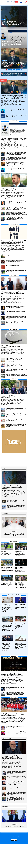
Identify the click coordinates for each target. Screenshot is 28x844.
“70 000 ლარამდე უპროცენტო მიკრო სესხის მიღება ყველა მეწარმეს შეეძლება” (16, 370)
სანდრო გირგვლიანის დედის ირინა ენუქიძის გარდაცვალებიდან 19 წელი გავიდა (15, 261)
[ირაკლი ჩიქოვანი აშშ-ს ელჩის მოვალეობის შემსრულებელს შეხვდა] (3, 420)
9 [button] (19, 69)
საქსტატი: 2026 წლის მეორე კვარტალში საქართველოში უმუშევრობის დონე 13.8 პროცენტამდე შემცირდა (14, 360)
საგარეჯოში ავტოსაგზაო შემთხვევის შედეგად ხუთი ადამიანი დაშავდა (16, 271)
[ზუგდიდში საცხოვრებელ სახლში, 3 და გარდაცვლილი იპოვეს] (7, 546)
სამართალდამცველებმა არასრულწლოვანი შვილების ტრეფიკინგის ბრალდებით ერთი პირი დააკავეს (12, 293)
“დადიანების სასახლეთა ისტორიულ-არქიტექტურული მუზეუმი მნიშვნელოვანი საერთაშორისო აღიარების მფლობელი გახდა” (12, 674)
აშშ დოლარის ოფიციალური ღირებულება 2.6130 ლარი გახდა (13, 346)
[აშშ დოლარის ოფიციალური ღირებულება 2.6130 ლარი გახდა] (14, 337)
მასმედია (4, 19)
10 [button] (21, 69)
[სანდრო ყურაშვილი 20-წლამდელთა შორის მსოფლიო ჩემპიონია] (3, 728)
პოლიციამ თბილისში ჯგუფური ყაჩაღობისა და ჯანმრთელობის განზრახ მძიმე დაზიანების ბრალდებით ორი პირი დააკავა (7, 628)
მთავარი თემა (4, 60)
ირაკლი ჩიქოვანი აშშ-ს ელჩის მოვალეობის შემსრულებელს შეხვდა (15, 419)
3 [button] (10, 69)
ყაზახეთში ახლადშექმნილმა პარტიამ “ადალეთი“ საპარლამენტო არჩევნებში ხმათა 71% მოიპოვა (7, 608)
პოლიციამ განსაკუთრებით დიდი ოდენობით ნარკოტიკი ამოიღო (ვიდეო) (15, 322)
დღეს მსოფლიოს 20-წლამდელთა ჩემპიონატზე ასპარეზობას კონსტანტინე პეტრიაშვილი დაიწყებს (16, 732)
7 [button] (16, 69)
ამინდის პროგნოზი (10, 255)
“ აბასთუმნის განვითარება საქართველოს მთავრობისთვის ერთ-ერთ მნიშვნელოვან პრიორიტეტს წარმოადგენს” (14, 218)
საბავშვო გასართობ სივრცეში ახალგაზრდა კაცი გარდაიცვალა (6, 584)
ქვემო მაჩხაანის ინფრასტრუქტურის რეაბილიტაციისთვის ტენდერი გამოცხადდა (20, 585)
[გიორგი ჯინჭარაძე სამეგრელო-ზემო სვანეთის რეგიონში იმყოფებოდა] (21, 546)
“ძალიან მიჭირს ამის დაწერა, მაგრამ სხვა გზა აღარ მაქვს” (16, 787)
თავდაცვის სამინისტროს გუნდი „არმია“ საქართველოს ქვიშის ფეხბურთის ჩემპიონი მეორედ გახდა (16, 415)
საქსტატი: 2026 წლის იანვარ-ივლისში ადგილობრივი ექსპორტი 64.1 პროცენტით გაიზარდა (14, 365)
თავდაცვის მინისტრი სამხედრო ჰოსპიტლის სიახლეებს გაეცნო (11, 396)
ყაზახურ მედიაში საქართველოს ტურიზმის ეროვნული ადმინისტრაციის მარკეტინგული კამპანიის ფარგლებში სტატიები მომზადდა (15, 693)
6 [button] (14, 69)
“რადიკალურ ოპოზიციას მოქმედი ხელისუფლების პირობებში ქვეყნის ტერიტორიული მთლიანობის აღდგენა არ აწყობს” (12, 758)
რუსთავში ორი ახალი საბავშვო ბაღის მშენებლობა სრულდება (7, 569)
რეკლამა (14, 836)
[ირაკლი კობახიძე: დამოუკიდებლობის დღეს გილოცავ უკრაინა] (3, 111)
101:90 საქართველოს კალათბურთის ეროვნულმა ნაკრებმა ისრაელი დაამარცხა (13, 714)
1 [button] (6, 69)
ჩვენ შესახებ (8, 836)
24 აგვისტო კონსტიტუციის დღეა (12, 265)
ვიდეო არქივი (14, 824)
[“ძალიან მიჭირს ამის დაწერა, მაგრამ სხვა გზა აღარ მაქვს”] (4, 788)
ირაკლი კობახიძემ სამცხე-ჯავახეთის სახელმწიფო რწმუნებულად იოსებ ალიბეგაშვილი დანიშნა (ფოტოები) (14, 534)
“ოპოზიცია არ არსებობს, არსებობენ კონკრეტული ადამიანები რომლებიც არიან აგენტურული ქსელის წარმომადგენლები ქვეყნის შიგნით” (16, 158)
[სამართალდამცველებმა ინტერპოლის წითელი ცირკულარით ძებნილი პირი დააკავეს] (3, 308)
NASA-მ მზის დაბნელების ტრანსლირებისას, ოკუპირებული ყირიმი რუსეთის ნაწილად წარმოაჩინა (13, 22)
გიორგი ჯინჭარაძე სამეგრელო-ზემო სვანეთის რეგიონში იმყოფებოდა (20, 554)
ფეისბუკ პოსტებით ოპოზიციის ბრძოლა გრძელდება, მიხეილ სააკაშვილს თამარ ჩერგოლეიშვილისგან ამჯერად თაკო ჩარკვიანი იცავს (12, 43)
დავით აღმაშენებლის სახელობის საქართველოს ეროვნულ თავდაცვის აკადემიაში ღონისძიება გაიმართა (16, 425)
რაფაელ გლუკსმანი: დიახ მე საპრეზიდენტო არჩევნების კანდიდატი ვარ (20, 606)
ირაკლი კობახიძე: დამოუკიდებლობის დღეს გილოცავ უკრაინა (15, 110)
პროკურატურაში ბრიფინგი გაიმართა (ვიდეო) (15, 311)
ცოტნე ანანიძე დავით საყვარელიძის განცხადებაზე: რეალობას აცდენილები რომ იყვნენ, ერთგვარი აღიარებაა (16, 203)
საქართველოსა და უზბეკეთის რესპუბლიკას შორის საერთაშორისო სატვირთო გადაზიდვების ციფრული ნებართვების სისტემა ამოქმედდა (16, 208)
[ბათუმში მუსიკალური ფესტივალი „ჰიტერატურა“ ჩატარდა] (3, 688)
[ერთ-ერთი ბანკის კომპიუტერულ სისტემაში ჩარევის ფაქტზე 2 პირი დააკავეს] (3, 116)
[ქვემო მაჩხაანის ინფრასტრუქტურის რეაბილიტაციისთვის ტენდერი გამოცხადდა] (21, 578)
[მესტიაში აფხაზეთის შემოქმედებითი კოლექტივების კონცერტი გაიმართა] (21, 562)
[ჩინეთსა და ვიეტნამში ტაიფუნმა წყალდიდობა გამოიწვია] (20, 619)
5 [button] (13, 69)
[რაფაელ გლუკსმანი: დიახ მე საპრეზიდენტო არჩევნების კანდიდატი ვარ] (20, 600)
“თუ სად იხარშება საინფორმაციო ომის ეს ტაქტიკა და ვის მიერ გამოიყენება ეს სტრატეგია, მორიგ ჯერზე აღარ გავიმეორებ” (16, 783)
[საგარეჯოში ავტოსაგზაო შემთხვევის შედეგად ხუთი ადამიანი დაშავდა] (3, 272)
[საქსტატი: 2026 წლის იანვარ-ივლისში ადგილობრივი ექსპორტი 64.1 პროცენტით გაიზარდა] (3, 365)
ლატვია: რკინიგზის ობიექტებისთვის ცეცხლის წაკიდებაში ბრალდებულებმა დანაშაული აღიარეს (16, 506)
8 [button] (18, 69)
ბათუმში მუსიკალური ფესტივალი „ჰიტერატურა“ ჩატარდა (15, 688)
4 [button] (11, 69)
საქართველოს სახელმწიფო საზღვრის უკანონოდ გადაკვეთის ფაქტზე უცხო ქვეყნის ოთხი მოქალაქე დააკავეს (16, 317)
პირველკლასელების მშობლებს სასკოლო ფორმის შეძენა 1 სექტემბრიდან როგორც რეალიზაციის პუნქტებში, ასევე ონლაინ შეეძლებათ (13, 242)
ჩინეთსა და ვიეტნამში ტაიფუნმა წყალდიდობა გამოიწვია (20, 626)
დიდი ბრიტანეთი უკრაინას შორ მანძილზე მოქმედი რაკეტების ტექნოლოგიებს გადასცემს (6, 646)
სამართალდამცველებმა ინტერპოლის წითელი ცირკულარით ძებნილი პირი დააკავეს (15, 307)
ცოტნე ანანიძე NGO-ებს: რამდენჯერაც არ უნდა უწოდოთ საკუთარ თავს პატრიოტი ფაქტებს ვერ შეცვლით (16, 772)
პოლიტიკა (4, 39)
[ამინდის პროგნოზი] (3, 256)
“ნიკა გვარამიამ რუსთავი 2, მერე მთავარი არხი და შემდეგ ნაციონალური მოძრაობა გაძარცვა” (16, 777)
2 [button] (8, 69)
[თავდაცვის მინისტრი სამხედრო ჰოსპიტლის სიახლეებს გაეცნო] (14, 387)
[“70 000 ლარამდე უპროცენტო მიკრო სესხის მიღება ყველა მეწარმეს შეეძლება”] (3, 371)
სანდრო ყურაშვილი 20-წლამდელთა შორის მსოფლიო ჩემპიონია (15, 727)
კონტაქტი (20, 836)
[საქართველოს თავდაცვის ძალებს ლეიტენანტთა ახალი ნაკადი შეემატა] (3, 410)
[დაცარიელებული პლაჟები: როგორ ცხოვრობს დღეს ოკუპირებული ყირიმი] (4, 501)
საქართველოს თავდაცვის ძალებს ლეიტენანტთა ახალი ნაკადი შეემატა (16, 409)
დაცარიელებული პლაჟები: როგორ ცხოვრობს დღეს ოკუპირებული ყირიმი (16, 500)
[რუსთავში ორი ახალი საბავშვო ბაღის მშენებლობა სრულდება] (7, 562)
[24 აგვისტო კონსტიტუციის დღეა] (3, 267)
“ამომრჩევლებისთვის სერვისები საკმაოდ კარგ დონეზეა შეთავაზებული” (12, 189)
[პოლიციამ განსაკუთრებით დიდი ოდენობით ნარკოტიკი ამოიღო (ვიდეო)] (3, 323)
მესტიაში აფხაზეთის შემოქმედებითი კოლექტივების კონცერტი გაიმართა (20, 569)
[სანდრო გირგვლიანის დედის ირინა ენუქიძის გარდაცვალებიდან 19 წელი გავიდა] (3, 261)
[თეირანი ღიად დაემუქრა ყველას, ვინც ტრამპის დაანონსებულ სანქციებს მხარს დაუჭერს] (20, 638)
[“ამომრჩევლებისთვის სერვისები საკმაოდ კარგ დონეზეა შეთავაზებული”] (14, 180)
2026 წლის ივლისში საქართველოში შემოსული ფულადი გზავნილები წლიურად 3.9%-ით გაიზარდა (16, 375)
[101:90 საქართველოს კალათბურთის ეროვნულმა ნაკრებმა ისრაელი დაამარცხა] (14, 705)
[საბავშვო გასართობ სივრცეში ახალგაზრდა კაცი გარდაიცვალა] (7, 578)
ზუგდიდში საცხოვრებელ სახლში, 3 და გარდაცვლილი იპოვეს (7, 554)
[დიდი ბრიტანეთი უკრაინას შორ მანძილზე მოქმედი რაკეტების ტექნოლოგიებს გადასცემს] (7, 638)
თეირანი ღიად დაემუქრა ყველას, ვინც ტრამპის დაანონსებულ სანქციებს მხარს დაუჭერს (20, 645)
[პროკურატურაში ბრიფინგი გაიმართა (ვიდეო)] (3, 313)
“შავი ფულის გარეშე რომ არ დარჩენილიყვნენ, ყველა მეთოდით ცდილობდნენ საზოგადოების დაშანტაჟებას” (16, 793)
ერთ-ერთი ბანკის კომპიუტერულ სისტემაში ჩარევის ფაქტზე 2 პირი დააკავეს (16, 115)
